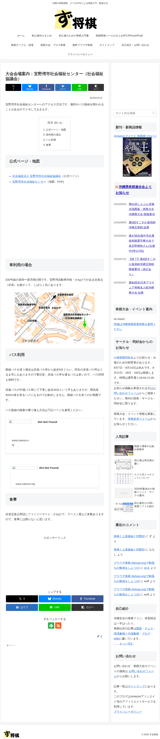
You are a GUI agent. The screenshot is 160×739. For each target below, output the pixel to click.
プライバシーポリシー (128, 711)
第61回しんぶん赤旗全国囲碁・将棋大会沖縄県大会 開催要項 (142, 209)
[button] (96, 87)
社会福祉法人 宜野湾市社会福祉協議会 (36, 176)
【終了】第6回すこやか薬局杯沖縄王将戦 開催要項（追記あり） (142, 266)
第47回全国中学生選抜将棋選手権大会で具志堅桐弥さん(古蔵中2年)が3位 (142, 243)
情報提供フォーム (139, 418)
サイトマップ (136, 686)
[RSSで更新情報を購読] (58, 625)
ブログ (146, 633)
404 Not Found (47, 422)
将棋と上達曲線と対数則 (129, 536)
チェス (149, 628)
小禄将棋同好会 (123, 357)
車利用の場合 (53, 134)
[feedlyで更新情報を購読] (51, 625)
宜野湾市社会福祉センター (29, 181)
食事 (48, 144)
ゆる (147, 567)
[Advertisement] (54, 562)
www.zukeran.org (20, 442)
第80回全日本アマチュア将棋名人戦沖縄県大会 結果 (141, 287)
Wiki (116, 638)
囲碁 (139, 628)
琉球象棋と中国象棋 (126, 633)
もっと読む (126, 643)
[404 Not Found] (20, 426)
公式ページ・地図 (56, 129)
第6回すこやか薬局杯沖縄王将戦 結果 (142, 225)
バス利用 (51, 139)
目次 (50, 122)
